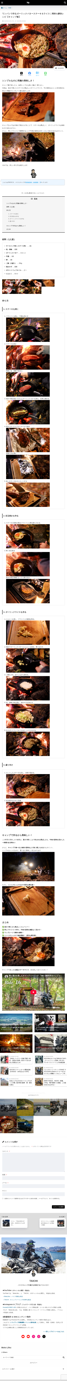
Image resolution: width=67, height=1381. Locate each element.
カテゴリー (33, 1363)
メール (5, 1183)
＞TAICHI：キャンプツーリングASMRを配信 (17, 1299)
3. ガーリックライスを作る (16, 219)
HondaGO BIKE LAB (9, 1307)
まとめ (8, 229)
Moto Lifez (35, 2)
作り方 (8, 210)
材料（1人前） (11, 207)
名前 (4, 1175)
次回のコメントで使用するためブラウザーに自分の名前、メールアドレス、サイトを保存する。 (32, 1198)
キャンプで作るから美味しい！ (16, 226)
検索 (64, 1357)
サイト (4, 1191)
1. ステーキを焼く (13, 214)
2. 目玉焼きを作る (13, 216)
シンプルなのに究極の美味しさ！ (16, 203)
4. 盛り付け (11, 221)
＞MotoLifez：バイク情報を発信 (13, 1296)
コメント (6, 1151)
